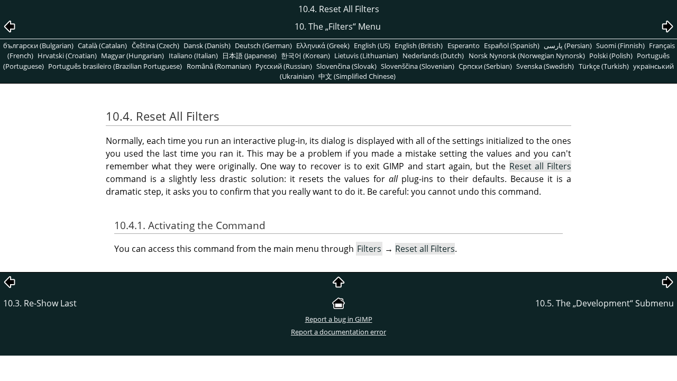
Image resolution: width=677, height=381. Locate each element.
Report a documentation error (338, 332)
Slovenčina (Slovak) (346, 66)
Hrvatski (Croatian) (67, 55)
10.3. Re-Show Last (40, 303)
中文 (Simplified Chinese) (357, 76)
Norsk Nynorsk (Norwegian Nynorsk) (527, 55)
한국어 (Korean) (305, 55)
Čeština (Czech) (155, 45)
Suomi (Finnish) (620, 45)
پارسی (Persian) (568, 45)
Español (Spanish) (511, 45)
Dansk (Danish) (207, 45)
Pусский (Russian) (283, 66)
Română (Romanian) (219, 66)
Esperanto (463, 45)
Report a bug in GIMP (338, 319)
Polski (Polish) (611, 55)
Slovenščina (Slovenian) (417, 66)
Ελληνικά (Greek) (323, 45)
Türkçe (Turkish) (604, 66)
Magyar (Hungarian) (132, 55)
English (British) (419, 45)
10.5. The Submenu (604, 303)
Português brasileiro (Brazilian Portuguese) (115, 66)
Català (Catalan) (102, 45)
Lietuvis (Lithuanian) (366, 55)
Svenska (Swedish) (545, 66)
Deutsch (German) (263, 45)
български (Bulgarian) (38, 45)
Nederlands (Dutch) (433, 55)
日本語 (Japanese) (249, 55)
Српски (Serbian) (485, 66)
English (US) (372, 45)
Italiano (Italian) (193, 55)
